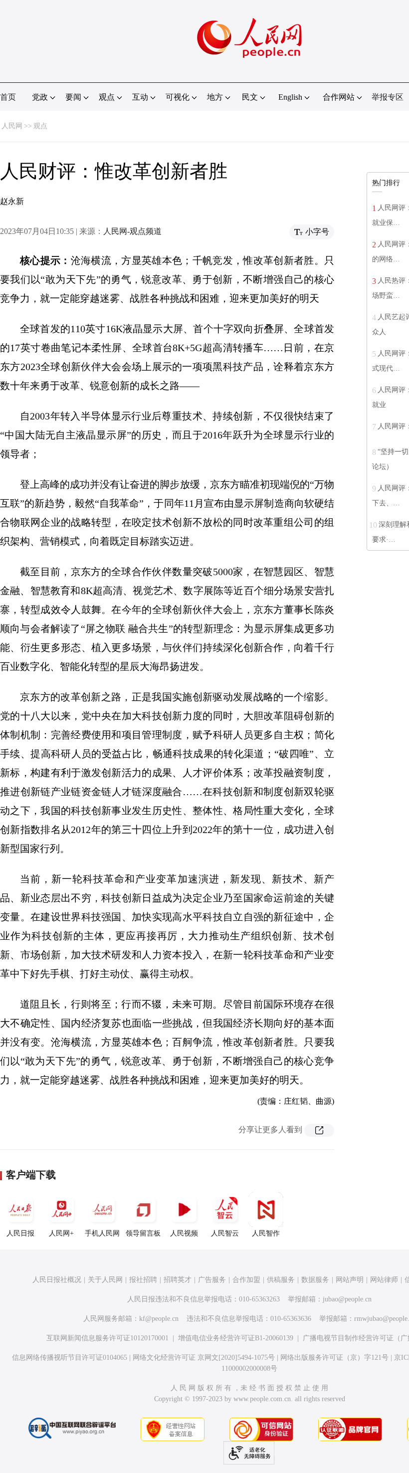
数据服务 (315, 1279)
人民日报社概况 (56, 1279)
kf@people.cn (159, 1318)
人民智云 (225, 1233)
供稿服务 (281, 1279)
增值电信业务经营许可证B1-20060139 (235, 1338)
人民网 (11, 126)
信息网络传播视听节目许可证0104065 (69, 1357)
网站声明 (350, 1279)
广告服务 (212, 1279)
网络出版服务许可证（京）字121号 (334, 1357)
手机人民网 (102, 1233)
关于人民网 (105, 1279)
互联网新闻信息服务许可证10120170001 (107, 1338)
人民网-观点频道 (132, 231)
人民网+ (61, 1233)
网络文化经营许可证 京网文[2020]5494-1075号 (204, 1357)
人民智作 (266, 1233)
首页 (8, 97)
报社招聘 (143, 1279)
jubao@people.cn (347, 1299)
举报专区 (388, 97)
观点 (40, 126)
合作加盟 (246, 1279)
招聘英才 (178, 1279)
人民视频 (184, 1233)
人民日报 (20, 1233)
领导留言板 (143, 1233)
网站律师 (384, 1279)
